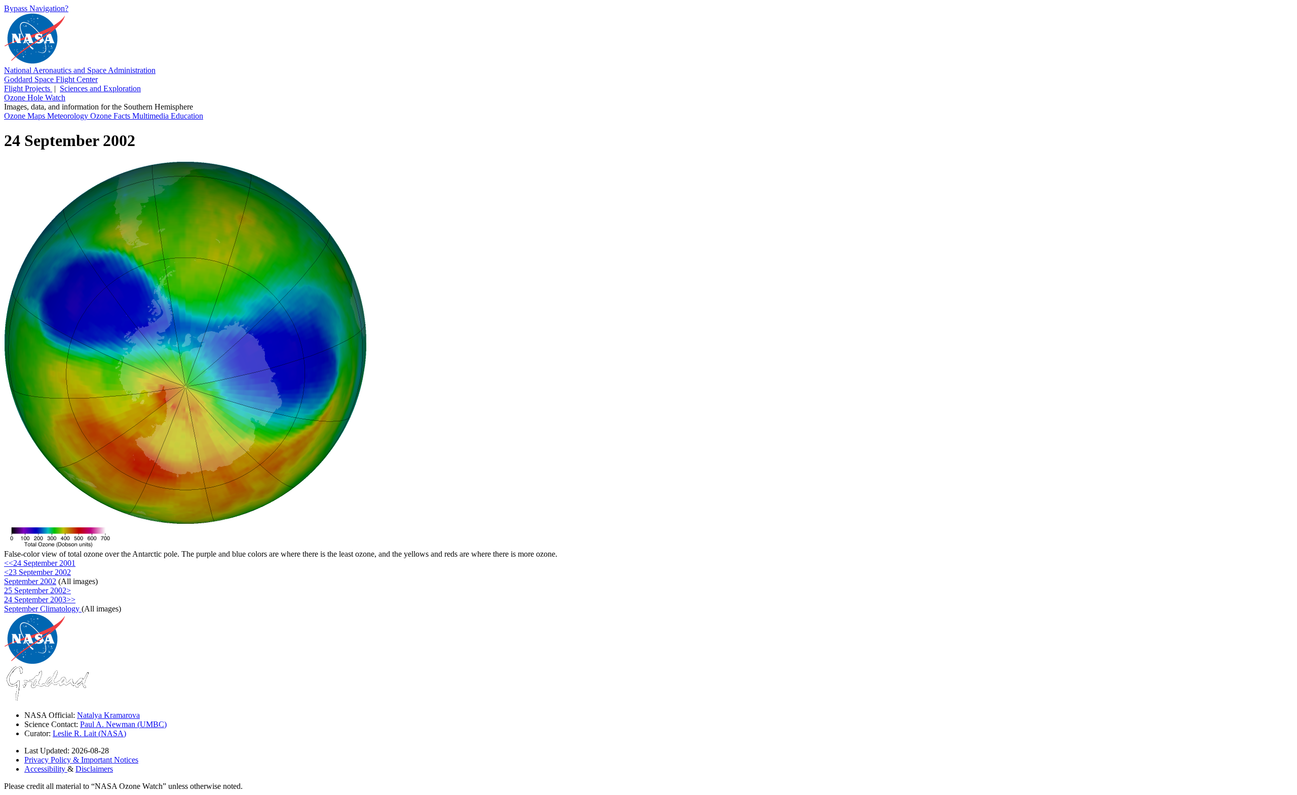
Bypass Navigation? (36, 8)
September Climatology (43, 608)
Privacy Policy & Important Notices (81, 759)
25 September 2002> (37, 590)
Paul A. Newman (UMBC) (123, 724)
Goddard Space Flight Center (51, 79)
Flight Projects (28, 88)
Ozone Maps (25, 116)
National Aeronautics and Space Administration (80, 70)
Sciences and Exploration (100, 88)
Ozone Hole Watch (34, 97)
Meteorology (68, 116)
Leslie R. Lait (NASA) (89, 733)
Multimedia (151, 116)
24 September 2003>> (39, 599)
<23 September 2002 (37, 572)
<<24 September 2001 (39, 563)
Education (187, 116)
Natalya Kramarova (108, 715)
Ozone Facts (111, 116)
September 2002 (30, 581)
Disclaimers (94, 769)
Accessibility (45, 769)
